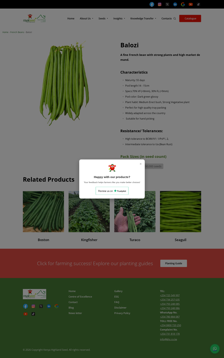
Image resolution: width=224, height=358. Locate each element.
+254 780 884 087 (170, 316)
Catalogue (190, 18)
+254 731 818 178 (170, 334)
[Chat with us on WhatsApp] (214, 348)
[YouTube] (190, 4)
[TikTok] (198, 4)
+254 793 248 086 (170, 308)
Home (5, 32)
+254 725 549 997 (170, 295)
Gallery (118, 291)
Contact (73, 302)
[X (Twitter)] (167, 4)
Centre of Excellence (80, 296)
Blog (71, 307)
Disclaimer (120, 307)
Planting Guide (173, 263)
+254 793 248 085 (170, 304)
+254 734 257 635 (170, 299)
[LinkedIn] (175, 4)
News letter (75, 313)
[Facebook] (152, 4)
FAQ (116, 302)
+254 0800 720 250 (170, 325)
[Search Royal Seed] (174, 18)
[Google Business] (183, 4)
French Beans (17, 32)
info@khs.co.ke (168, 339)
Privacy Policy (122, 313)
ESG (116, 296)
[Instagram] (159, 4)
